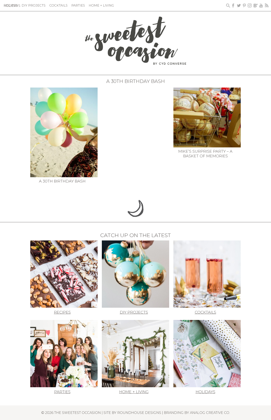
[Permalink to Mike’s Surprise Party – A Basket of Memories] (207, 117)
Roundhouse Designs (139, 412)
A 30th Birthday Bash (62, 181)
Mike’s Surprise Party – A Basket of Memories (205, 153)
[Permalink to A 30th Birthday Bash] (64, 132)
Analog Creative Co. (210, 412)
